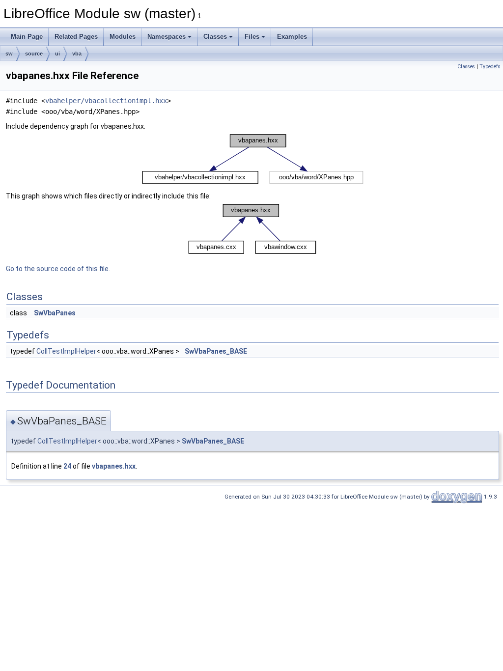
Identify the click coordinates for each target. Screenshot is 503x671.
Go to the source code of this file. (58, 269)
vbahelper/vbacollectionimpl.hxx (106, 101)
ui (57, 53)
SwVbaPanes (55, 313)
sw (9, 53)
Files (252, 36)
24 (67, 466)
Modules (123, 36)
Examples (292, 36)
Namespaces (166, 36)
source (34, 53)
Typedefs (490, 66)
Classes (215, 36)
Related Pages (76, 36)
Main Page (27, 36)
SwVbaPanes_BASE (216, 351)
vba (77, 53)
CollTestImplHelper (66, 351)
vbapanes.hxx (114, 466)
